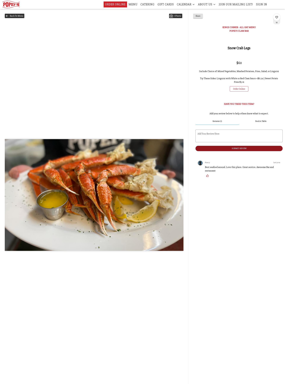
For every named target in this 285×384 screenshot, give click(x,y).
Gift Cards (165, 4)
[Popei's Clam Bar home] (15, 4)
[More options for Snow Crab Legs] (276, 17)
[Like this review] (208, 176)
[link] (239, 89)
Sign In (261, 4)
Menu (133, 4)
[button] (186, 4)
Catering (147, 4)
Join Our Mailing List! (236, 4)
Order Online (115, 4)
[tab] (217, 121)
